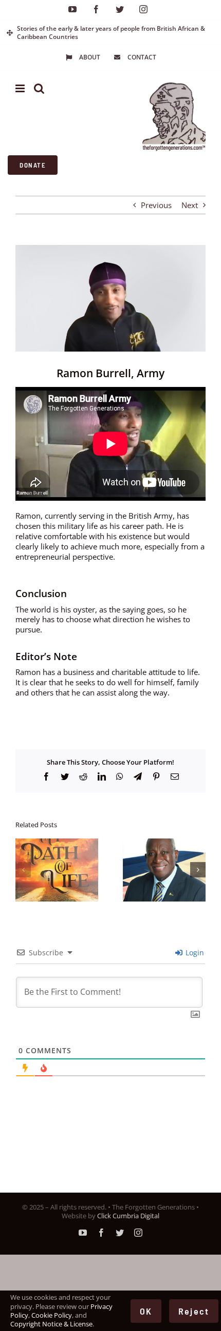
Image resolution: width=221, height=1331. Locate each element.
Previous (156, 205)
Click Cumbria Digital (128, 1215)
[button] (23, 869)
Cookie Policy (51, 1315)
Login (193, 952)
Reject (193, 1311)
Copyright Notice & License (51, 1323)
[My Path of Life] (56, 843)
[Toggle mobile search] (39, 88)
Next (189, 205)
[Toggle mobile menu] (20, 88)
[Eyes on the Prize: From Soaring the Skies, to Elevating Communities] (164, 843)
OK (146, 1311)
